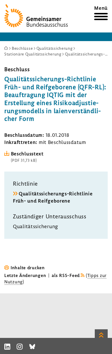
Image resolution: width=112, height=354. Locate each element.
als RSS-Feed (66, 275)
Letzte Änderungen (25, 275)
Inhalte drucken (28, 267)
